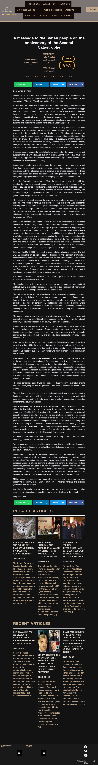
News (28, 15)
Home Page (33, 4)
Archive (69, 10)
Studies (44, 15)
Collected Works (26, 10)
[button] (68, 59)
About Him (49, 4)
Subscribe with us (62, 15)
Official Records (53, 10)
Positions (64, 4)
